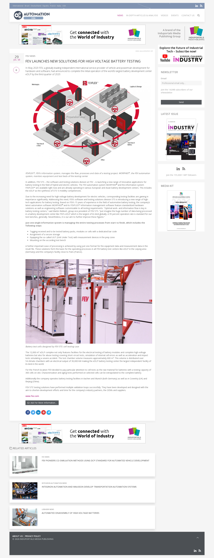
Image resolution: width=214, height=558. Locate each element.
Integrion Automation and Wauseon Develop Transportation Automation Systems (89, 486)
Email (164, 78)
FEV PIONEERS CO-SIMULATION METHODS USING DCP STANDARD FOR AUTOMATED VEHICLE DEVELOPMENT (95, 460)
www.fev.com (32, 396)
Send (181, 102)
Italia (59, 6)
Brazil (27, 6)
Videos (164, 15)
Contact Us (188, 15)
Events (175, 15)
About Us (17, 536)
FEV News (30, 56)
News (120, 15)
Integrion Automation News (54, 483)
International (18, 6)
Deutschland (36, 6)
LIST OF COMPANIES (22, 542)
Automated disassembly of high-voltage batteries (70, 513)
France (53, 6)
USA (64, 6)
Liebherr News (48, 509)
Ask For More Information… (43, 402)
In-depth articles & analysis (142, 15)
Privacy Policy (33, 536)
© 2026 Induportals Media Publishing (32, 539)
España (46, 6)
